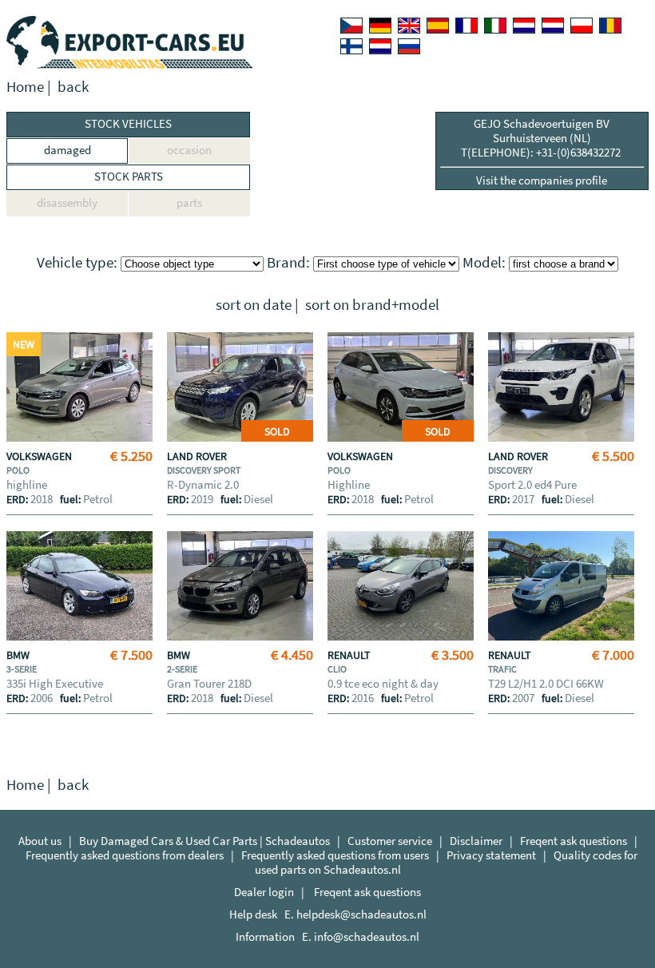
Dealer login (264, 891)
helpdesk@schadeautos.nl (361, 914)
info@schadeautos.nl (366, 936)
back (73, 86)
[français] (466, 26)
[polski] (581, 26)
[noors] (553, 26)
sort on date (254, 305)
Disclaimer (476, 840)
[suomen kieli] (351, 46)
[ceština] (351, 26)
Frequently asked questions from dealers (125, 855)
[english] (409, 26)
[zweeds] (380, 46)
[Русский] (409, 46)
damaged (67, 149)
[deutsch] (380, 26)
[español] (438, 26)
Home (25, 86)
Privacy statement (491, 855)
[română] (610, 26)
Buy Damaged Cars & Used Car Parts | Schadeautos (204, 840)
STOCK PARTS (128, 176)
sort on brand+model (372, 305)
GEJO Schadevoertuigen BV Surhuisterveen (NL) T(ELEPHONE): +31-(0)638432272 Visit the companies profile (542, 152)
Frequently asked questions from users (335, 855)
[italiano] (495, 26)
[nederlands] (524, 26)
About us (40, 840)
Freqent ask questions (573, 840)
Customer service (389, 840)
